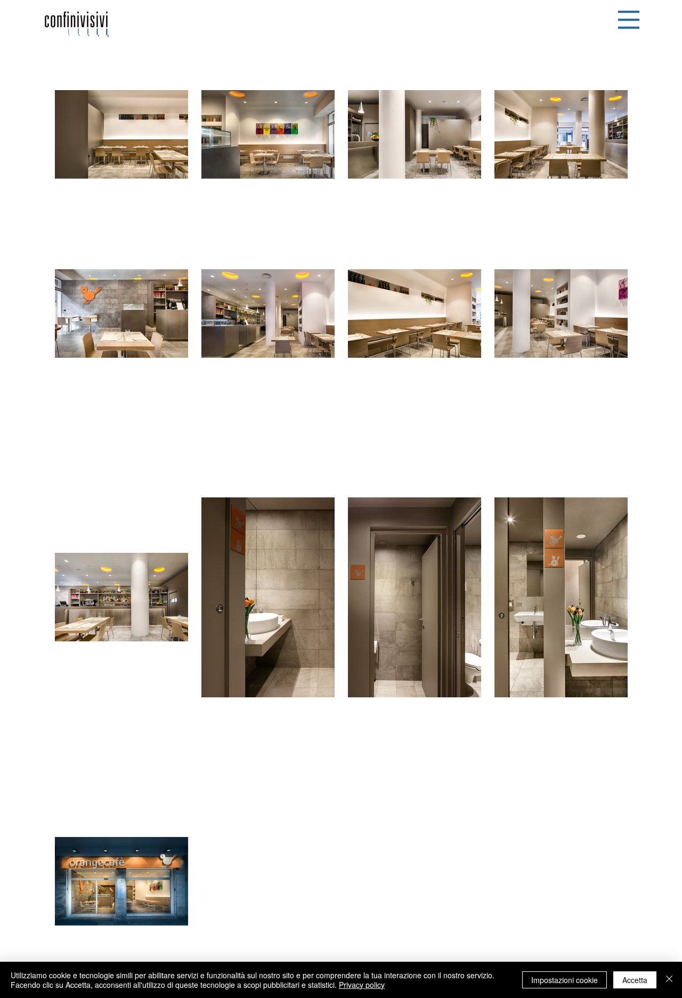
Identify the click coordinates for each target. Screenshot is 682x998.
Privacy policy (362, 984)
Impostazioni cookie (564, 980)
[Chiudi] (669, 979)
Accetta (634, 980)
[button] (628, 20)
